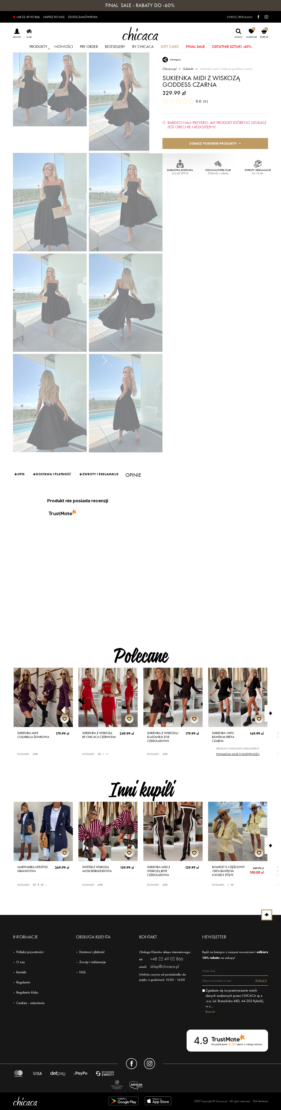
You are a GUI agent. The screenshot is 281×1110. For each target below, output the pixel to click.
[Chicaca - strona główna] (140, 33)
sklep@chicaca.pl (164, 966)
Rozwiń (210, 1011)
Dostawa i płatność (92, 952)
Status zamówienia (82, 17)
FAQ (82, 972)
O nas (20, 962)
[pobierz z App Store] (159, 1101)
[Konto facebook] (131, 1063)
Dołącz (261, 981)
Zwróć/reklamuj (239, 17)
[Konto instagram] (149, 1063)
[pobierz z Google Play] (123, 1102)
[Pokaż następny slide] (273, 713)
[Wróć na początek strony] (266, 914)
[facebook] (256, 17)
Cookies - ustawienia (30, 1003)
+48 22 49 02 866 (28, 17)
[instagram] (264, 17)
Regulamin (23, 982)
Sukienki (188, 69)
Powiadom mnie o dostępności (237, 754)
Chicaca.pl (169, 69)
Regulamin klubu (27, 992)
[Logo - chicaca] (54, 1101)
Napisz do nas (54, 17)
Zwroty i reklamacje (92, 962)
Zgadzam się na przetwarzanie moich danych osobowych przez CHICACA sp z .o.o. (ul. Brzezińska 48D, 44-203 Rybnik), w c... (235, 998)
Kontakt (21, 972)
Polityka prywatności (29, 952)
